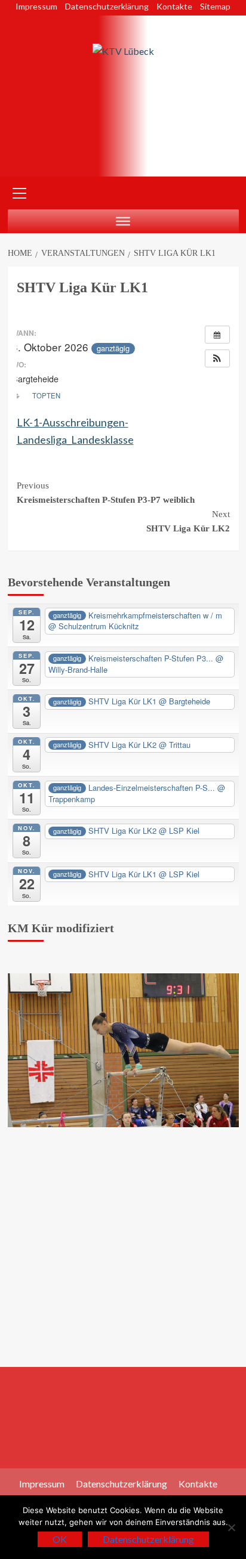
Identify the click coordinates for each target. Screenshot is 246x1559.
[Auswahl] (123, 221)
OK (60, 1539)
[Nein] (231, 1527)
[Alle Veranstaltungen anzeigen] (217, 335)
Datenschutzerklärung (107, 6)
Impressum (36, 6)
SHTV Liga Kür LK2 (188, 521)
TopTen (46, 395)
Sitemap (215, 6)
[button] (217, 358)
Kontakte (174, 6)
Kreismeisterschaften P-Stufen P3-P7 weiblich (106, 493)
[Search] (225, 191)
